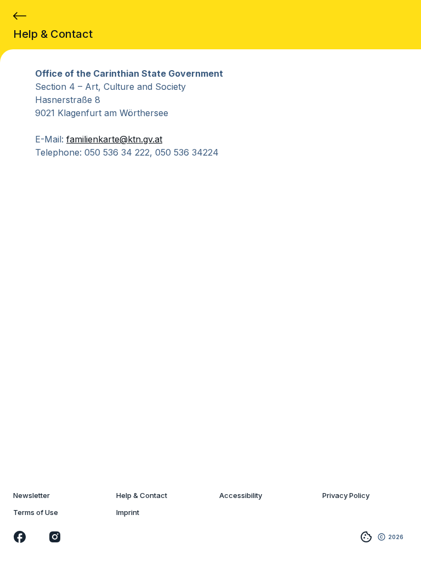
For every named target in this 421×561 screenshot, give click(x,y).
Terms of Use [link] (35, 512)
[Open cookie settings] (366, 537)
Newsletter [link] (31, 495)
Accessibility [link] (240, 495)
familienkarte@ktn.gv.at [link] (114, 139)
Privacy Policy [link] (345, 495)
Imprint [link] (127, 512)
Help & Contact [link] (141, 495)
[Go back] (20, 16)
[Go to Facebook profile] (20, 537)
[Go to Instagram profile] (55, 537)
